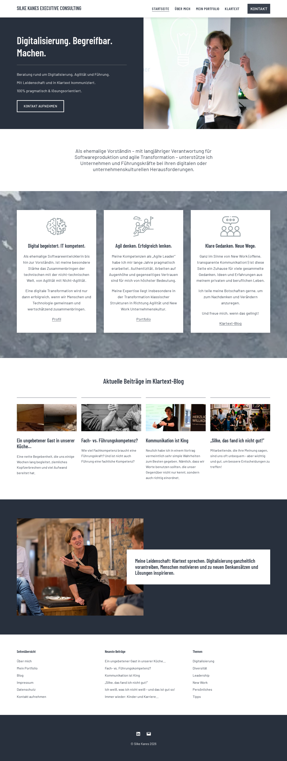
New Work (200, 682)
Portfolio (143, 319)
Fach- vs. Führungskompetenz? (109, 440)
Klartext (232, 8)
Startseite (160, 8)
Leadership (201, 675)
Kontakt (258, 8)
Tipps (197, 696)
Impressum (25, 682)
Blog (20, 675)
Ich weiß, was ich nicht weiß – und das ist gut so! (140, 689)
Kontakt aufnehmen (40, 106)
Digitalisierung (203, 661)
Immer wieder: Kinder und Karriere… (132, 696)
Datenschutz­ (26, 689)
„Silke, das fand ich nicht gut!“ (237, 440)
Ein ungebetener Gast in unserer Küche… (46, 444)
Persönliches (202, 689)
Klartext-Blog (230, 323)
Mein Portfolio (207, 8)
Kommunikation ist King (167, 440)
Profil (56, 319)
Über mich (182, 8)
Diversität (200, 668)
